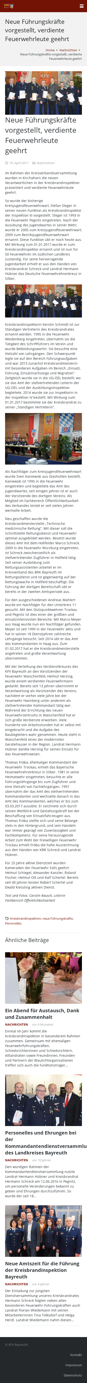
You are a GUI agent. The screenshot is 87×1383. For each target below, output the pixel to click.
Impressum (73, 1365)
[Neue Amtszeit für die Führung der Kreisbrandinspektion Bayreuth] (43, 1231)
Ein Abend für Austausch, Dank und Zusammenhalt (42, 1013)
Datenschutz (73, 1375)
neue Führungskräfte (58, 918)
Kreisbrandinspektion (25, 918)
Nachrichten (46, 163)
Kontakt (76, 1355)
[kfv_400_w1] (8, 6)
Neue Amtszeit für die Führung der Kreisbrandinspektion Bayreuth (42, 1270)
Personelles (13, 923)
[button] (81, 6)
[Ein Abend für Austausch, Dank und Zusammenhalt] (43, 978)
